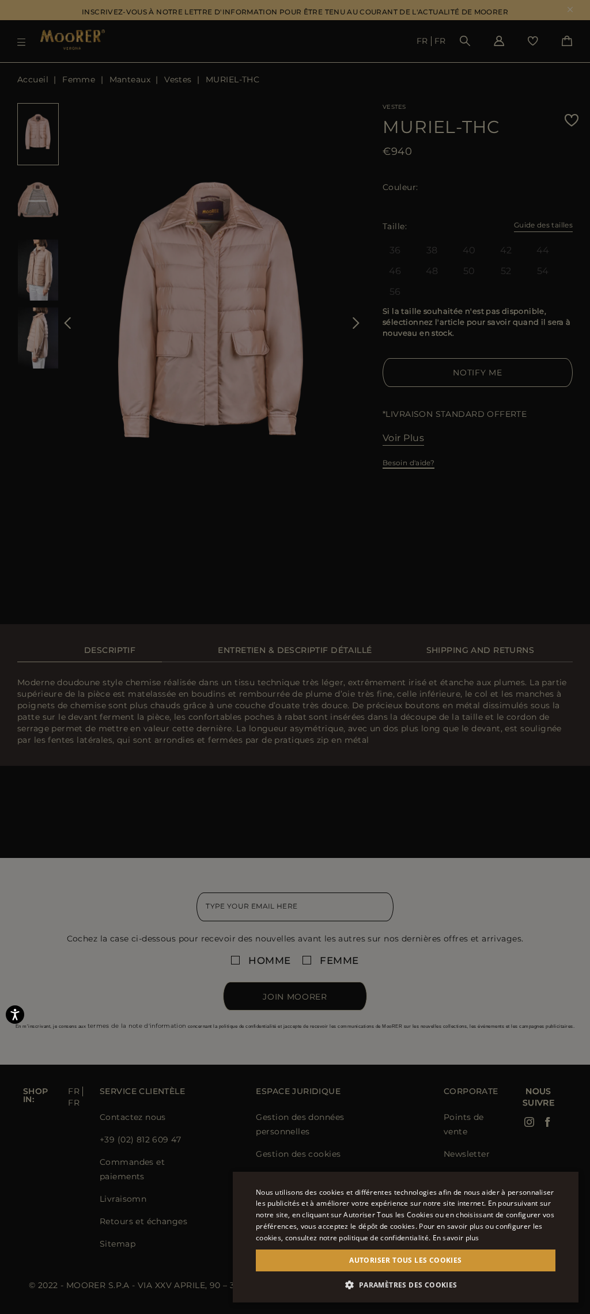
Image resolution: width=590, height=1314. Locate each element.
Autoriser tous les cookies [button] (405, 1260)
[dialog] (295, 657)
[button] (405, 1285)
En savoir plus (456, 1238)
